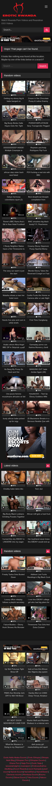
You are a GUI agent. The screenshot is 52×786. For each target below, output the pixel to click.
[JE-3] (26, 459)
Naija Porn (25, 763)
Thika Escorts (33, 777)
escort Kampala (35, 769)
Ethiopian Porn (22, 760)
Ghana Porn (14, 763)
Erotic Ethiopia (34, 757)
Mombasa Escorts (30, 774)
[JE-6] (26, 42)
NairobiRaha (29, 772)
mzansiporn (26, 766)
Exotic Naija (37, 763)
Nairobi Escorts (17, 772)
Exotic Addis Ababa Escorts (15, 757)
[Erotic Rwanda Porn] (21, 9)
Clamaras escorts (14, 774)
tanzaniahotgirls (12, 766)
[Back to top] (44, 778)
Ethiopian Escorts (37, 760)
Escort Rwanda (20, 769)
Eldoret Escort (19, 777)
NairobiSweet (42, 772)
